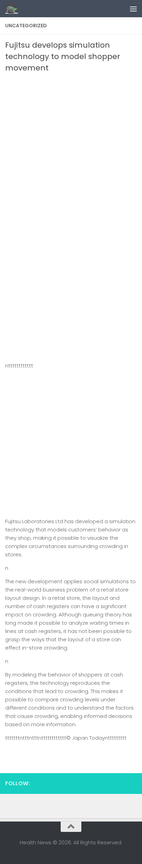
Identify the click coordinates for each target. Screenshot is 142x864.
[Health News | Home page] (13, 9)
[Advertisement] (71, 148)
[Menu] (133, 8)
